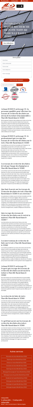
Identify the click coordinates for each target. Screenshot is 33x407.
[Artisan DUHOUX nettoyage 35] (8, 6)
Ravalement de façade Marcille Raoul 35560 (16, 378)
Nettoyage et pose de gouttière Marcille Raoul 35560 (16, 375)
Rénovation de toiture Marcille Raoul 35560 (16, 356)
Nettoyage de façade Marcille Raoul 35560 (16, 384)
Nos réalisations (8, 43)
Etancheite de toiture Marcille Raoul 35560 (16, 365)
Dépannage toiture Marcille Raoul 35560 (16, 359)
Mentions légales (21, 404)
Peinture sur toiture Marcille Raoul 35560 (16, 362)
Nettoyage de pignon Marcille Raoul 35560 (16, 387)
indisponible (5, 1)
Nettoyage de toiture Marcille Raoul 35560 (16, 381)
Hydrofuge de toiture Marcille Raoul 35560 (16, 368)
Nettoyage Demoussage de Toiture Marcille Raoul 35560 (16, 371)
